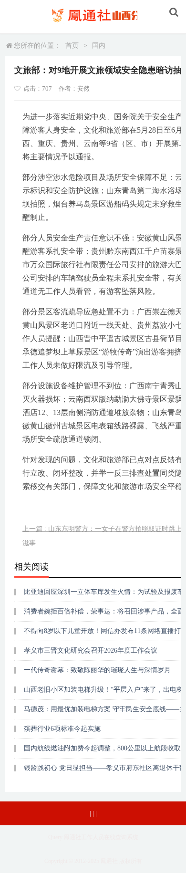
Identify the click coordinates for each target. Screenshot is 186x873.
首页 (72, 45)
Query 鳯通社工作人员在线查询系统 (93, 837)
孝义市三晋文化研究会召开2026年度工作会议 (90, 650)
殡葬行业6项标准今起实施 (62, 728)
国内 (98, 45)
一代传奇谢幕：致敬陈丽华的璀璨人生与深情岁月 (97, 670)
